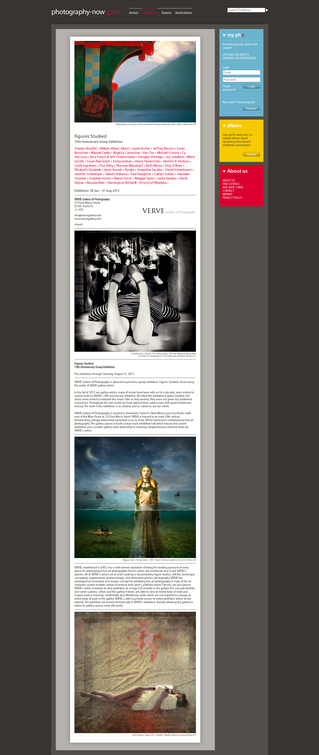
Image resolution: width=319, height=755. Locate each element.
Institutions (183, 12)
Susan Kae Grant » (100, 161)
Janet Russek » (114, 169)
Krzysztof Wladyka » (154, 182)
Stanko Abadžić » (87, 148)
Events (166, 12)
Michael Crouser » (169, 152)
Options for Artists (236, 54)
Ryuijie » (131, 169)
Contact (228, 190)
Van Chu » (150, 152)
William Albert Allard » (116, 148)
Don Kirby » (107, 165)
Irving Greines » (124, 161)
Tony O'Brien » (174, 165)
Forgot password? (229, 87)
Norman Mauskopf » (131, 165)
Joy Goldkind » (176, 157)
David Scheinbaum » (179, 169)
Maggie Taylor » (146, 178)
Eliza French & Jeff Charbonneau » (114, 157)
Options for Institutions (239, 58)
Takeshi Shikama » (117, 174)
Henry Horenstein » (149, 161)
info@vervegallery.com (87, 215)
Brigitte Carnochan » (128, 152)
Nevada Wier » (96, 182)
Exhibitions (150, 12)
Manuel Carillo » (102, 152)
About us (229, 180)
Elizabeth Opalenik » (89, 169)
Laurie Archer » (142, 148)
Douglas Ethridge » (152, 157)
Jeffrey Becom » (165, 148)
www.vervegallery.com (87, 218)
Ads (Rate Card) (233, 187)
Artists (133, 12)
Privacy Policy (232, 197)
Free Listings (231, 183)
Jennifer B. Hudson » (177, 161)
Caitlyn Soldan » (165, 174)
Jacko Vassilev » (168, 178)
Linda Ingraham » (86, 165)
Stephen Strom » (101, 178)
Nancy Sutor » (124, 178)
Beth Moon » (155, 165)
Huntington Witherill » (123, 182)
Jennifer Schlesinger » (89, 174)
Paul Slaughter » (142, 174)
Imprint (227, 194)
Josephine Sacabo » (151, 169)
